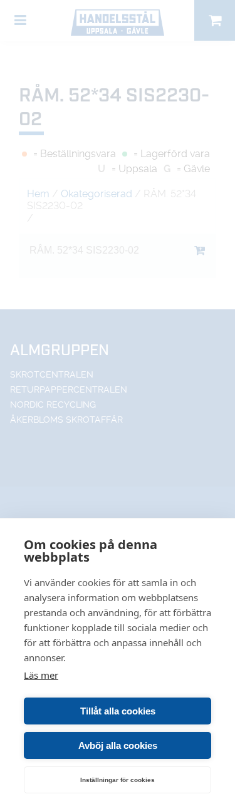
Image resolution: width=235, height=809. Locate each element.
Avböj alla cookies (117, 745)
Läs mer (41, 675)
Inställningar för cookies (117, 779)
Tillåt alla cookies (117, 711)
